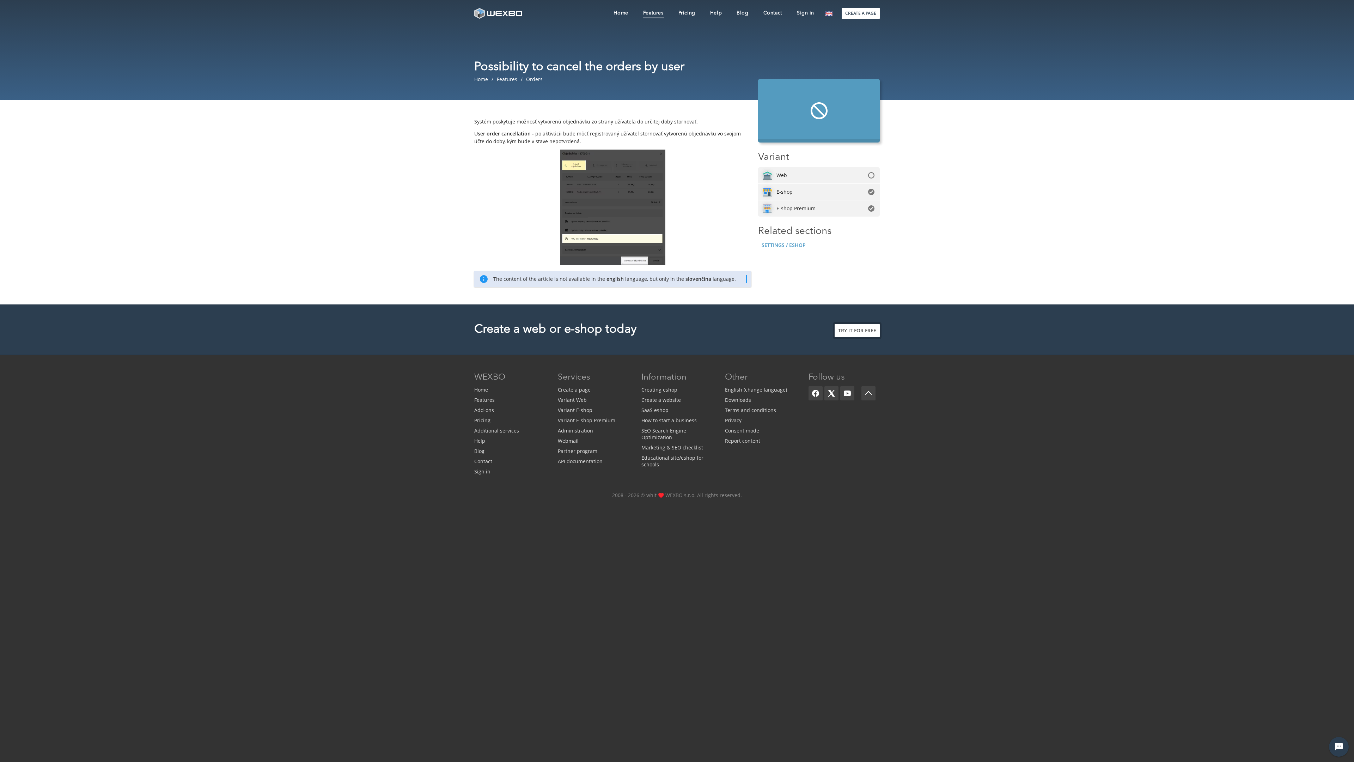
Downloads (738, 400)
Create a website (661, 400)
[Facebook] (816, 393)
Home (481, 389)
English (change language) (756, 389)
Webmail (568, 440)
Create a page (574, 389)
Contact (483, 461)
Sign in (482, 471)
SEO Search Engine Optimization (663, 434)
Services (574, 377)
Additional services (496, 430)
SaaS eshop (655, 410)
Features (484, 400)
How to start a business (669, 420)
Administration (575, 430)
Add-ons (484, 410)
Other (736, 377)
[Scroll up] (868, 393)
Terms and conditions (750, 410)
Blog (479, 451)
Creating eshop (659, 389)
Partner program (577, 451)
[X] (831, 393)
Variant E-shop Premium (586, 420)
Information (664, 377)
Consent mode (742, 430)
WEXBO (489, 377)
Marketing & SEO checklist (672, 447)
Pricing (482, 420)
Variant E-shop (575, 410)
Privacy (733, 420)
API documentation (580, 461)
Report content (742, 440)
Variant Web (572, 400)
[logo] (499, 13)
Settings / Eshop (784, 245)
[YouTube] (847, 393)
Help (479, 440)
